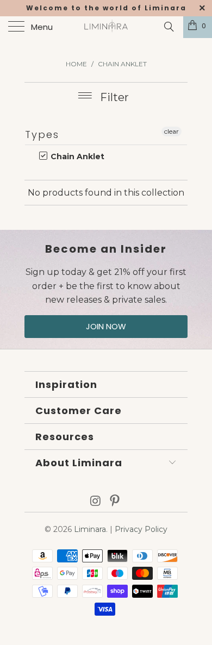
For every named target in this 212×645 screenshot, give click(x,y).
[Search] (168, 27)
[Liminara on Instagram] (96, 502)
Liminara (90, 529)
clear (171, 131)
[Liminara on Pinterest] (115, 502)
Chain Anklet (76, 156)
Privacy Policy (141, 529)
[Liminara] (106, 27)
